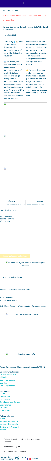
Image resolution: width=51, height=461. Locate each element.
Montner (16, 232)
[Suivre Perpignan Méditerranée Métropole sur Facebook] (16, 283)
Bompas (17, 223)
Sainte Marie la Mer (8, 243)
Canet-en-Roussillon (42, 223)
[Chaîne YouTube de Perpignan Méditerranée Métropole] (25, 283)
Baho (2, 223)
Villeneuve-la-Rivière (14, 249)
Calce (3, 226)
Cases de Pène (23, 226)
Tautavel (30, 243)
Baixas (9, 223)
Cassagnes (35, 226)
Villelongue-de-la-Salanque (22, 246)
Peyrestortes (5, 235)
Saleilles (21, 243)
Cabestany (27, 223)
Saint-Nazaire (42, 240)
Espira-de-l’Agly (16, 229)
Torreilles (39, 243)
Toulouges (4, 246)
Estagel (28, 229)
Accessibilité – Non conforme (15, 451)
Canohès (11, 226)
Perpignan (40, 232)
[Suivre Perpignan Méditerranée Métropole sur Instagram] (21, 283)
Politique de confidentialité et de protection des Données (22, 440)
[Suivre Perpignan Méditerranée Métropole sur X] (35, 283)
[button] (5, 3)
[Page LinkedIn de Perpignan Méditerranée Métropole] (30, 283)
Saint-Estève (15, 238)
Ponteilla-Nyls (44, 235)
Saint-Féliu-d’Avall (30, 238)
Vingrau (28, 249)
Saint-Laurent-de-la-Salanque (22, 240)
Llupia (8, 232)
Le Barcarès (38, 229)
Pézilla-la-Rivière (19, 235)
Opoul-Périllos (28, 232)
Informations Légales (12, 446)
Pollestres (32, 235)
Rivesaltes (4, 238)
